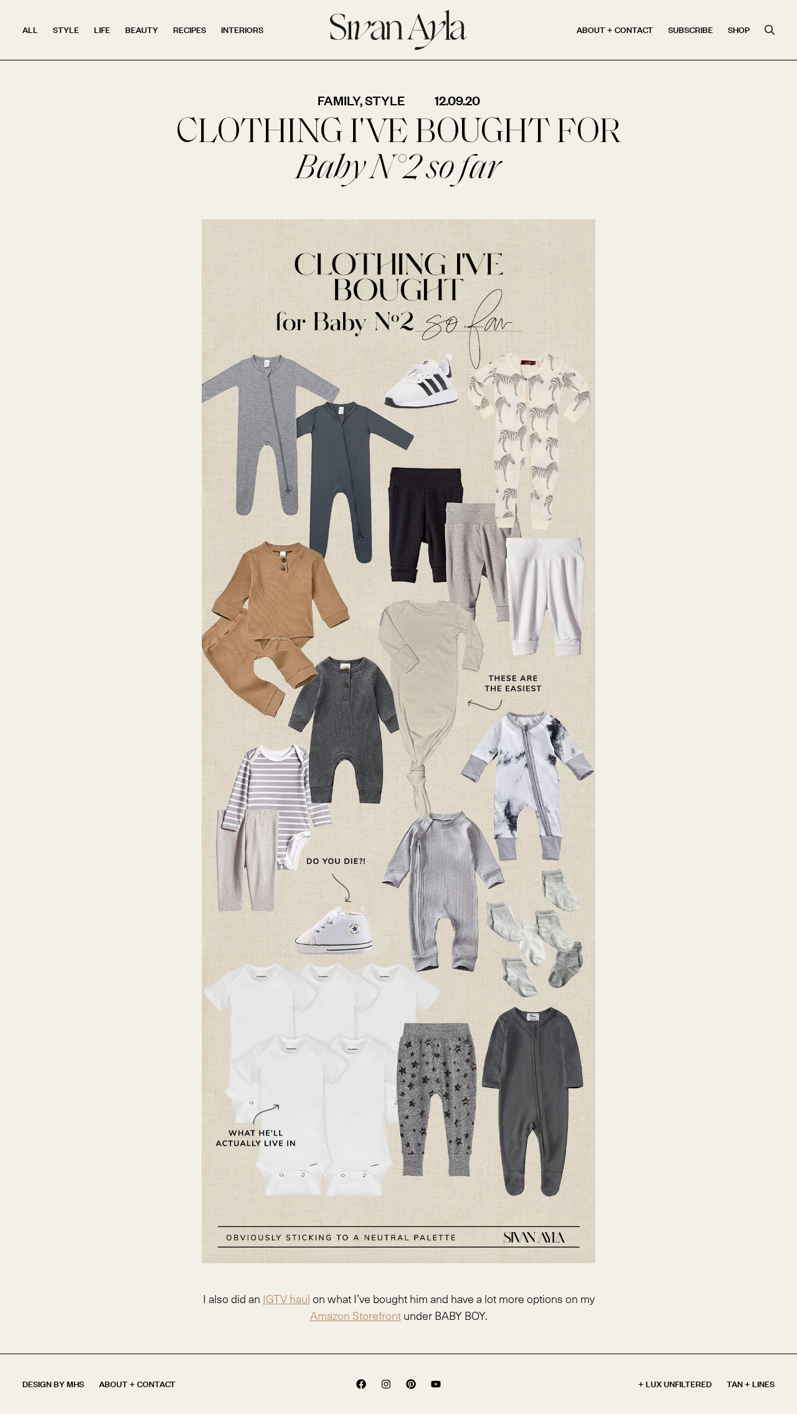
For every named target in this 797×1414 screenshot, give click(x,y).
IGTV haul (286, 1298)
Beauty (141, 29)
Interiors (242, 29)
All (30, 29)
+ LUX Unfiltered (675, 1383)
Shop (739, 29)
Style (66, 29)
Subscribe (690, 29)
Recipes (189, 29)
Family (339, 100)
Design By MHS (53, 1383)
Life (102, 29)
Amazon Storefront (355, 1315)
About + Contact (615, 29)
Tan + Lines (751, 1383)
